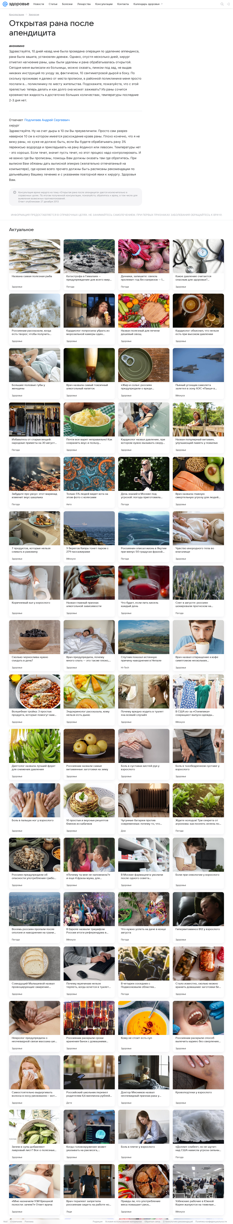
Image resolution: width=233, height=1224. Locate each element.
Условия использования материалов (123, 1221)
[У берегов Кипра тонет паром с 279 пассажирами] (89, 536)
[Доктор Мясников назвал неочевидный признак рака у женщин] (143, 1080)
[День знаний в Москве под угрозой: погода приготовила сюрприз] (143, 482)
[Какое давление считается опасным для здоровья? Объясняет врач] (198, 264)
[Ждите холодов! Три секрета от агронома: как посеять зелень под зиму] (198, 808)
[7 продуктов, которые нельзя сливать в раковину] (34, 536)
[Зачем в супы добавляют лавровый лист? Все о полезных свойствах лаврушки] (34, 1135)
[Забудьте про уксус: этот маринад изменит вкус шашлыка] (34, 482)
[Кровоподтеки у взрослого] (198, 1080)
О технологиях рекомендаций (178, 1221)
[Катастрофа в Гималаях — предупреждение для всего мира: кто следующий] (89, 264)
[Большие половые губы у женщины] (34, 373)
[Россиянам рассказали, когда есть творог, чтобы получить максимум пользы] (34, 319)
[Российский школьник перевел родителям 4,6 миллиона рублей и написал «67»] (89, 1080)
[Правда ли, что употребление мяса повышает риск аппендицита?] (143, 1189)
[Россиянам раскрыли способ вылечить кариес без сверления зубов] (198, 1026)
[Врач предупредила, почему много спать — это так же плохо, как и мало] (89, 645)
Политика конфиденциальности (211, 1221)
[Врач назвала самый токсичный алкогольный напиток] (89, 373)
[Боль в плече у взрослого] (143, 1135)
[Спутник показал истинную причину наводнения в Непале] (143, 645)
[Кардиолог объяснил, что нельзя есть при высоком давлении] (198, 319)
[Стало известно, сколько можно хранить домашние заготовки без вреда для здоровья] (198, 972)
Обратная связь (152, 1221)
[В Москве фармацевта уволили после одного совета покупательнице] (143, 863)
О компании (16, 1221)
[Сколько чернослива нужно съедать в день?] (34, 645)
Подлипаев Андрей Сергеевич (47, 120)
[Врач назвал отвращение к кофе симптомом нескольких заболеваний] (198, 645)
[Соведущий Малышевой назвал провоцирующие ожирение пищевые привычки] (34, 972)
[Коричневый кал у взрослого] (34, 591)
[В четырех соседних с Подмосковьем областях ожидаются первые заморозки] (143, 972)
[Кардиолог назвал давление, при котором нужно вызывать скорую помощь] (143, 427)
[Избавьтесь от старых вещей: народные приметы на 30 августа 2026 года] (34, 427)
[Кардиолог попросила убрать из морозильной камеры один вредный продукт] (89, 319)
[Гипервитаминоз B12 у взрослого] (198, 917)
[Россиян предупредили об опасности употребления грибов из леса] (34, 863)
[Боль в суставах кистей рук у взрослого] (143, 754)
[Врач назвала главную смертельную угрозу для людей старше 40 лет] (198, 482)
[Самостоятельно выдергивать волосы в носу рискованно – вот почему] (34, 1080)
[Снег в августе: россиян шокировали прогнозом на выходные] (198, 591)
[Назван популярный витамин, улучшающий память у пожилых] (198, 427)
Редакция (98, 1221)
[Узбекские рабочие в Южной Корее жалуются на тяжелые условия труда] (198, 1189)
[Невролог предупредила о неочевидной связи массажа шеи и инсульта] (34, 1026)
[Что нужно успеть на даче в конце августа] (143, 917)
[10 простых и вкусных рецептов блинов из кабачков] (89, 808)
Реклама (29, 1221)
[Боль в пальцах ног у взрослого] (34, 808)
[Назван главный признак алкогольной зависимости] (89, 591)
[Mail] (5, 4)
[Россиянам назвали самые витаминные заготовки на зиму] (89, 754)
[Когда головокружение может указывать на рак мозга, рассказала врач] (89, 1135)
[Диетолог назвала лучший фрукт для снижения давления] (34, 754)
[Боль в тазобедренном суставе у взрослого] (198, 754)
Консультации (16, 14)
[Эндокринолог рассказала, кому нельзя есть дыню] (89, 699)
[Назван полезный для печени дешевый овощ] (143, 319)
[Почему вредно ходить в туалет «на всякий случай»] (143, 699)
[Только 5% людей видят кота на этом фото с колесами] (89, 482)
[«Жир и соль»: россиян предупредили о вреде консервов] (143, 373)
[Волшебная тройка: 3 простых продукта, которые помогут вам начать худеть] (34, 699)
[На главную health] (18, 4)
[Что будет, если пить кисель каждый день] (143, 591)
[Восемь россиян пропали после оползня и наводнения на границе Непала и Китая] (34, 917)
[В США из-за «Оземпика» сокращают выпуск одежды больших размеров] (198, 699)
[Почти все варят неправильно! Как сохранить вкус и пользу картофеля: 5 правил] (89, 427)
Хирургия (34, 14)
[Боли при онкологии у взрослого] (198, 863)
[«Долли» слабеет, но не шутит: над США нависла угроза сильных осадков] (198, 1135)
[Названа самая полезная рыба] (34, 264)
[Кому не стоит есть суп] (143, 1026)
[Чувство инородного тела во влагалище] (198, 536)
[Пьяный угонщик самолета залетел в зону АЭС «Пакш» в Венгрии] (198, 373)
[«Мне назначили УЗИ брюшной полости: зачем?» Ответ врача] (34, 1189)
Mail (5, 1221)
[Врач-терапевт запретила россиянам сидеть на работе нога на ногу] (89, 1189)
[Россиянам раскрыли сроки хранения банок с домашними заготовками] (89, 1026)
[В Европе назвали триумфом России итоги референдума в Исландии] (89, 917)
